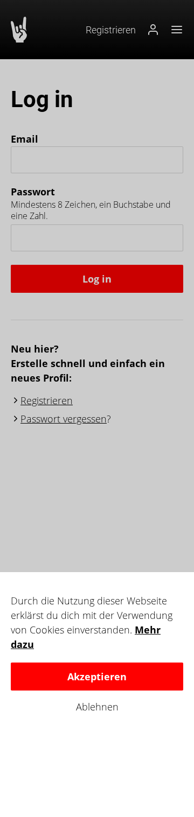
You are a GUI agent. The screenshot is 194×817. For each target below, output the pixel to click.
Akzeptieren (97, 676)
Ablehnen (97, 707)
